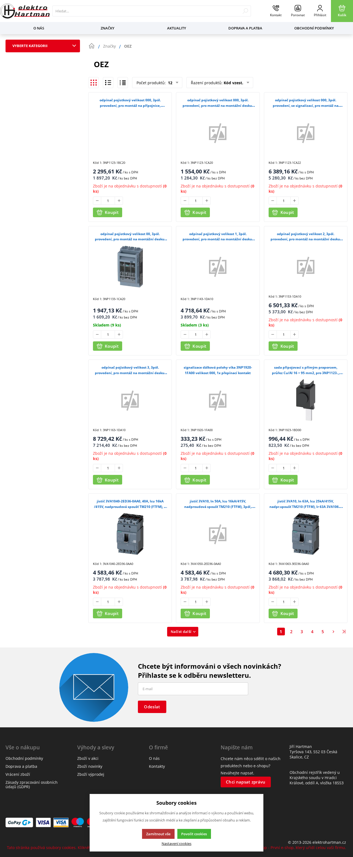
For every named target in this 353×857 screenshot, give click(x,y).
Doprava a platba (245, 28)
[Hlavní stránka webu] (91, 46)
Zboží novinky (89, 766)
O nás (38, 28)
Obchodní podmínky (314, 28)
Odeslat (152, 706)
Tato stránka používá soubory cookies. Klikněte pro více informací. (67, 847)
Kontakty (157, 766)
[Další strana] (333, 631)
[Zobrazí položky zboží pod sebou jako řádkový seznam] (108, 82)
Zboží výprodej (90, 774)
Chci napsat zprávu (245, 782)
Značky (107, 28)
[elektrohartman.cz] (25, 11)
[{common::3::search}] (245, 11)
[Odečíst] (97, 201)
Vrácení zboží (18, 774)
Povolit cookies (194, 833)
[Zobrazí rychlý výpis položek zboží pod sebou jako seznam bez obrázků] (122, 82)
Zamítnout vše (158, 833)
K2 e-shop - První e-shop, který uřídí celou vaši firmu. (297, 847)
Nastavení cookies (176, 843)
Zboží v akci (87, 758)
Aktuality (176, 28)
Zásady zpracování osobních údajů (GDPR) (32, 784)
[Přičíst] (119, 201)
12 (169, 82)
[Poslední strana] (344, 631)
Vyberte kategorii (29, 45)
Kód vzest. (233, 82)
